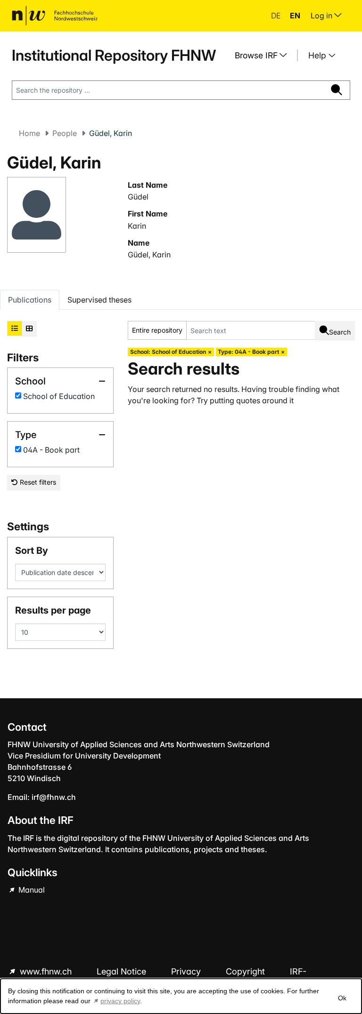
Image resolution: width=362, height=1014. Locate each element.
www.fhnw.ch (45, 971)
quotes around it (265, 400)
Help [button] (318, 55)
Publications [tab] (29, 299)
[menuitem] (264, 55)
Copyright (246, 971)
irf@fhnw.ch (54, 797)
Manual (30, 889)
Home (29, 133)
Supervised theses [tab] (99, 299)
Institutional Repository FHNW (114, 55)
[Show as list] (14, 328)
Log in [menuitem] (322, 15)
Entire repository (157, 330)
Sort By (31, 550)
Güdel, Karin (149, 254)
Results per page (53, 610)
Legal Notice (122, 971)
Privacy (187, 971)
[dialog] (181, 996)
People (64, 133)
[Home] (55, 15)
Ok (342, 998)
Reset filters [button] (37, 482)
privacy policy (120, 1001)
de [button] (276, 15)
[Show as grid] (29, 328)
